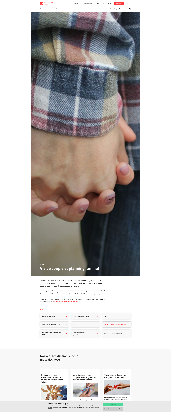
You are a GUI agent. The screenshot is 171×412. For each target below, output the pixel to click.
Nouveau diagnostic (48, 316)
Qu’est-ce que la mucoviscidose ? (50, 9)
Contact (108, 3)
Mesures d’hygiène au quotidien (80, 334)
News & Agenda (115, 9)
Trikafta (75, 324)
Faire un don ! (119, 3)
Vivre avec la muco (75, 9)
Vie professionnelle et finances (52, 324)
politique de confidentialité (54, 407)
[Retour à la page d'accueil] (53, 3)
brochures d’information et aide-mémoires (65, 301)
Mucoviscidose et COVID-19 (113, 334)
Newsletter (100, 3)
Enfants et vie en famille (81, 316)
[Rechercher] (130, 8)
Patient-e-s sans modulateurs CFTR (51, 334)
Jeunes (106, 316)
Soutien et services (96, 9)
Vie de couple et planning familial (115, 324)
